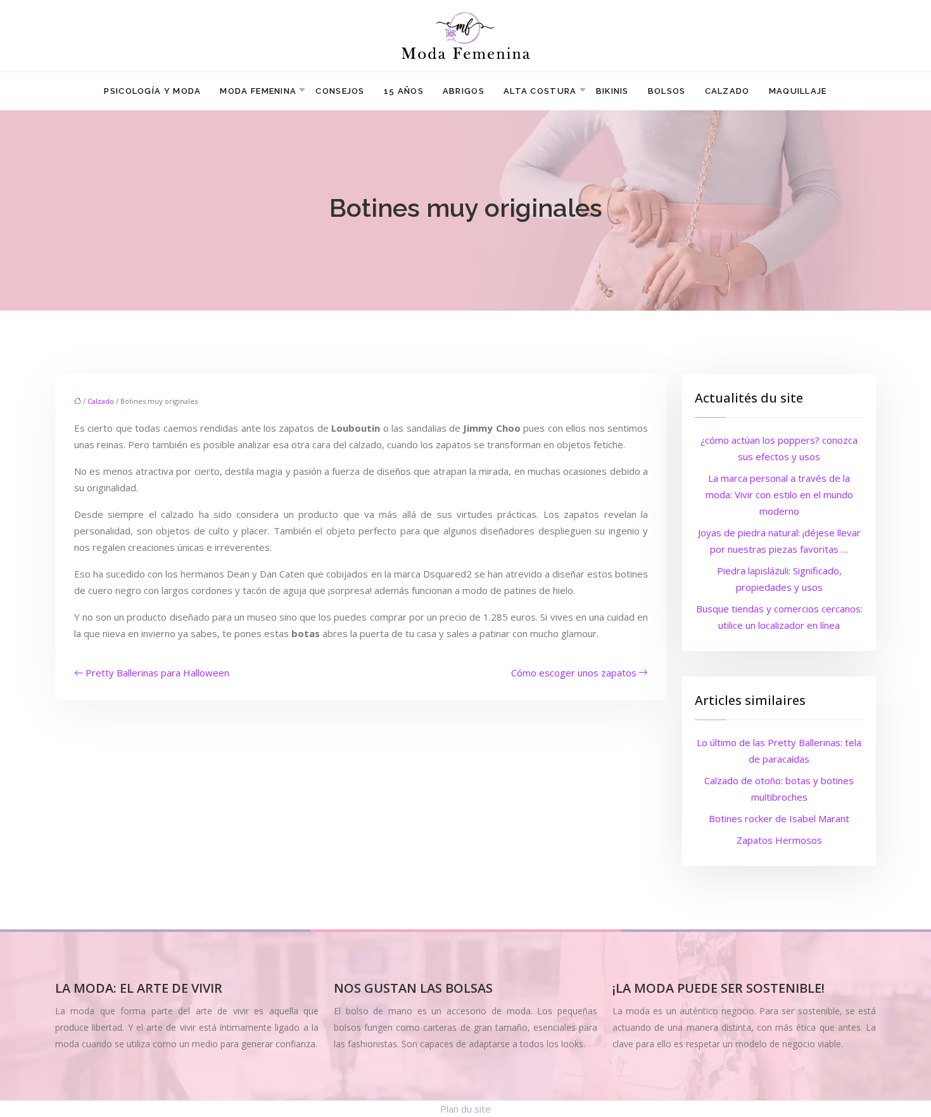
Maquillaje (798, 91)
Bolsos (667, 91)
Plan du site (465, 1108)
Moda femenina (258, 91)
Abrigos (463, 91)
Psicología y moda (152, 91)
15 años (404, 91)
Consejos (339, 91)
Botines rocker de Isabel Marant (779, 818)
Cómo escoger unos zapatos (573, 672)
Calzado (727, 91)
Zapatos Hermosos (779, 840)
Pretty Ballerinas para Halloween (157, 672)
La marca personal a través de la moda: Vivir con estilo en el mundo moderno (779, 494)
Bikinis (612, 91)
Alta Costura (540, 91)
